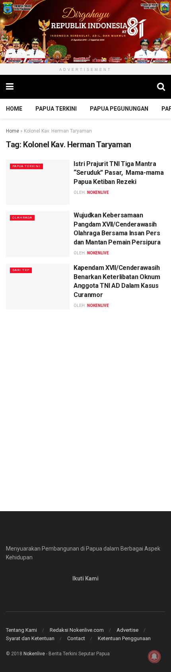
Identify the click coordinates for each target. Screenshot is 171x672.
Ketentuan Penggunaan (124, 638)
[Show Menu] (10, 87)
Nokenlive (34, 653)
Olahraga (22, 217)
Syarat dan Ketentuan (30, 638)
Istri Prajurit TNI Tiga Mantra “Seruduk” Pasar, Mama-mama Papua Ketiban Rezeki (118, 173)
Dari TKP (20, 270)
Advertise (127, 630)
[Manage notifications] (154, 656)
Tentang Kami (21, 630)
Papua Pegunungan (119, 108)
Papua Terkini (56, 108)
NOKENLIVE (98, 192)
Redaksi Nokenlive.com (77, 630)
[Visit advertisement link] (85, 31)
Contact (76, 638)
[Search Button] (161, 87)
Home (14, 108)
